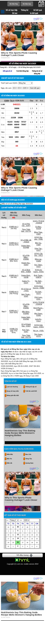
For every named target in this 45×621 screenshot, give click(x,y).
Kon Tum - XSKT (26, 331)
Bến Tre (9, 458)
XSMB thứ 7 (13, 311)
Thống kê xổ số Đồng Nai (37, 72)
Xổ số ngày (12, 67)
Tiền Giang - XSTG (38, 335)
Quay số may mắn (13, 391)
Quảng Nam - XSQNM (26, 246)
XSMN (6, 100)
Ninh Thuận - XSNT (26, 295)
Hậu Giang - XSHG (38, 314)
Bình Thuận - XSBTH (38, 276)
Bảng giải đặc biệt (13, 395)
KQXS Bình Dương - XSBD (38, 287)
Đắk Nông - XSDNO (26, 312)
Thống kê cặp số (31, 386)
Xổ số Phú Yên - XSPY (26, 225)
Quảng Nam (29, 463)
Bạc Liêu (28, 454)
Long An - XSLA (38, 320)
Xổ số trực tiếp (11, 10)
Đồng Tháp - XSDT (38, 233)
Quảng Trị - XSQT (26, 282)
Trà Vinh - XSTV (38, 292)
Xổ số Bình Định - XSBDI (26, 271)
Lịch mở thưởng (12, 386)
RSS (42, 566)
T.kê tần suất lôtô (31, 391)
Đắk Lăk (9, 463)
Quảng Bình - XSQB (26, 276)
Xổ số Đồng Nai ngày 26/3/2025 (29, 67)
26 (18, 527)
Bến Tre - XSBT (38, 244)
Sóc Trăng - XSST (38, 266)
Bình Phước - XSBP (39, 309)
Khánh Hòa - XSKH (26, 264)
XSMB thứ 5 (13, 275)
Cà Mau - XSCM (38, 227)
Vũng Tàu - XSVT (38, 249)
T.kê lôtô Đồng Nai (22, 71)
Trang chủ (3, 67)
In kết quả (34, 13)
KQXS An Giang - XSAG (38, 271)
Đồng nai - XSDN (38, 260)
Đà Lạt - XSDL (38, 331)
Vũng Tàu (29, 458)
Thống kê (24, 10)
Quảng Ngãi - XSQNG (26, 318)
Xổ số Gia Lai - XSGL (26, 290)
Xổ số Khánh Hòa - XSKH (26, 325)
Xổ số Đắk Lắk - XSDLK (26, 241)
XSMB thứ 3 (13, 243)
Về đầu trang (22, 555)
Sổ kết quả (37, 10)
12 (18, 534)
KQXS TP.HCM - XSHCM (38, 222)
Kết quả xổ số (7, 71)
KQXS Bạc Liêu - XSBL (38, 238)
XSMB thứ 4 (13, 259)
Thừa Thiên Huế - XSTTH (26, 230)
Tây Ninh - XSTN (38, 282)
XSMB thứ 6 (13, 292)
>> (21, 520)
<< (7, 520)
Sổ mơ (14, 13)
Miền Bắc (10, 454)
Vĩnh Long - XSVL (38, 298)
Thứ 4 (12, 100)
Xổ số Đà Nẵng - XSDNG (26, 257)
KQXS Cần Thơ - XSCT (38, 254)
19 (18, 538)
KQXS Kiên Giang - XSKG (38, 326)
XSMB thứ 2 (13, 227)
